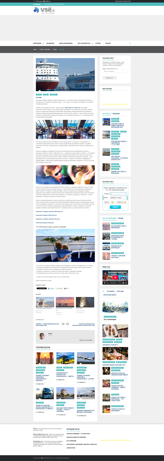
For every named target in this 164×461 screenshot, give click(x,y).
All (103, 291)
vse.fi (90, 340)
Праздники (115, 383)
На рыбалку (111, 291)
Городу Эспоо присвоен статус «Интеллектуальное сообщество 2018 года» (83, 324)
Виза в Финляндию (66, 43)
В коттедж (120, 291)
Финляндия (37, 43)
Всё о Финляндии (50, 4)
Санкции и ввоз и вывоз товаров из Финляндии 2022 (117, 125)
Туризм (97, 43)
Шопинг (108, 43)
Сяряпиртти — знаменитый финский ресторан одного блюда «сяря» (47, 324)
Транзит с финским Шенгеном (118, 256)
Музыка (123, 131)
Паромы (39, 97)
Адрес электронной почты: (110, 68)
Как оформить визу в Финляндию (118, 227)
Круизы (39, 94)
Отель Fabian (79, 308)
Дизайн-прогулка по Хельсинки (118, 172)
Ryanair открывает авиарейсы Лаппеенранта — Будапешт (42, 378)
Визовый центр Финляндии (116, 246)
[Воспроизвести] (105, 283)
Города (120, 218)
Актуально (106, 114)
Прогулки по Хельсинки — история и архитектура (119, 158)
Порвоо (119, 339)
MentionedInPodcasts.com (50, 437)
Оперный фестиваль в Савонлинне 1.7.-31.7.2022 (119, 143)
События (114, 138)
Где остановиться (84, 43)
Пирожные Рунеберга (110, 345)
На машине (50, 43)
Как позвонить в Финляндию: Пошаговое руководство (82, 444)
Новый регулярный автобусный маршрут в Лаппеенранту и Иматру (44, 407)
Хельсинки (81, 407)
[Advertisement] (82, 28)
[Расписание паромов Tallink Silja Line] (65, 302)
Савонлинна (115, 136)
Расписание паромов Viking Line (44, 308)
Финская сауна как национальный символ (119, 374)
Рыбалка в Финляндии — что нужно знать (78, 433)
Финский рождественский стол (113, 365)
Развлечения (115, 134)
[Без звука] (123, 283)
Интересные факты (109, 295)
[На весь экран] (126, 283)
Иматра (59, 367)
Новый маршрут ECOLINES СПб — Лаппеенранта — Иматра (65, 374)
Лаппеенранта (41, 367)
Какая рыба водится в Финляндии (76, 437)
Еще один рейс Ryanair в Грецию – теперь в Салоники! (65, 409)
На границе (115, 121)
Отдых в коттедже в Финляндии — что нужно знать (118, 399)
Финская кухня (107, 342)
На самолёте (40, 370)
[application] (115, 277)
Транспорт (54, 94)
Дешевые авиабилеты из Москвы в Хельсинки (85, 411)
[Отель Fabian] (85, 302)
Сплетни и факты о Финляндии (118, 409)
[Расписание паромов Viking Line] (45, 302)
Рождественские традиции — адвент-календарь (118, 387)
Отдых (46, 94)
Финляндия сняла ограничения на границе (117, 237)
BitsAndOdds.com (38, 441)
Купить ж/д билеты (113, 198)
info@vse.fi (47, 1)
